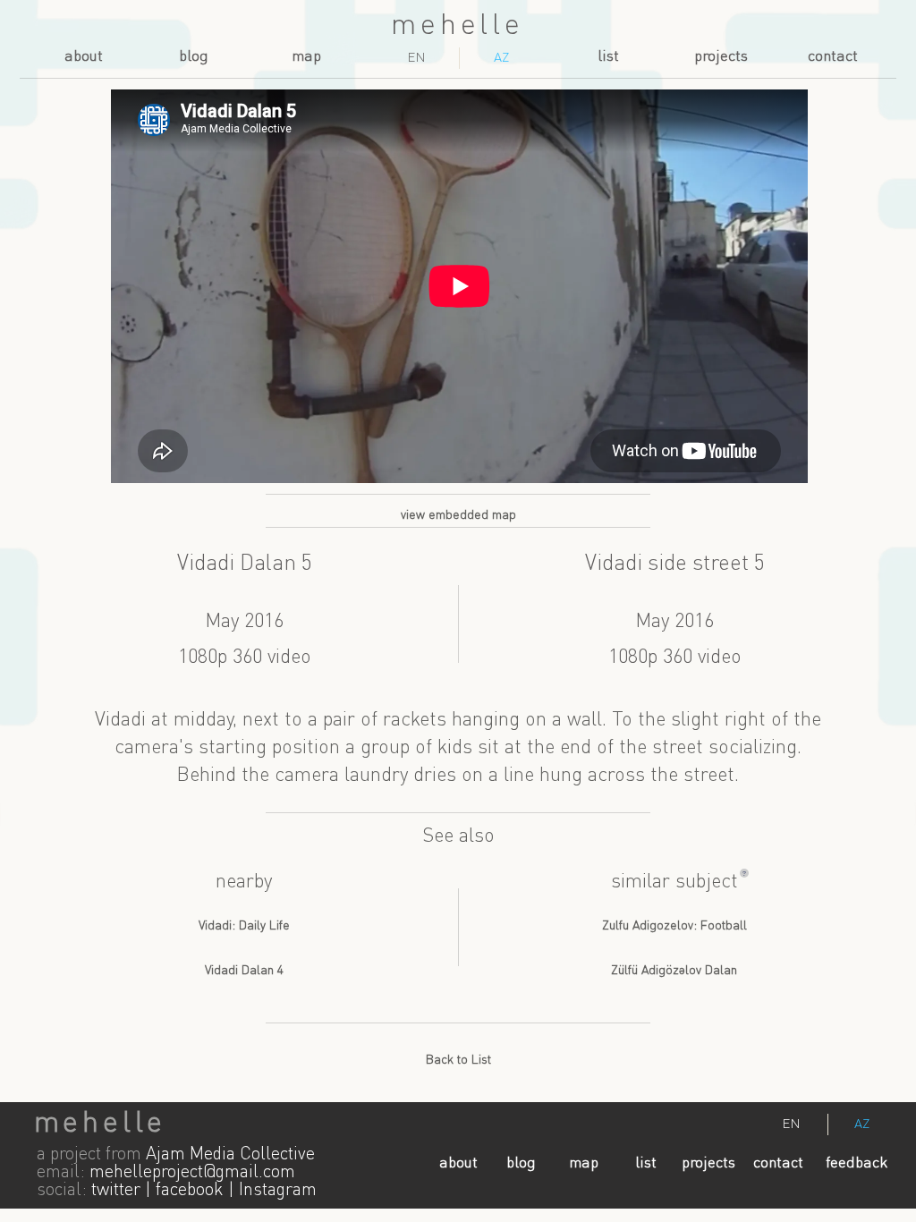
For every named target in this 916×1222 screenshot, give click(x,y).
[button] (744, 873)
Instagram (278, 1191)
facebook (190, 1191)
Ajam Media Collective (230, 1155)
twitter (115, 1191)
